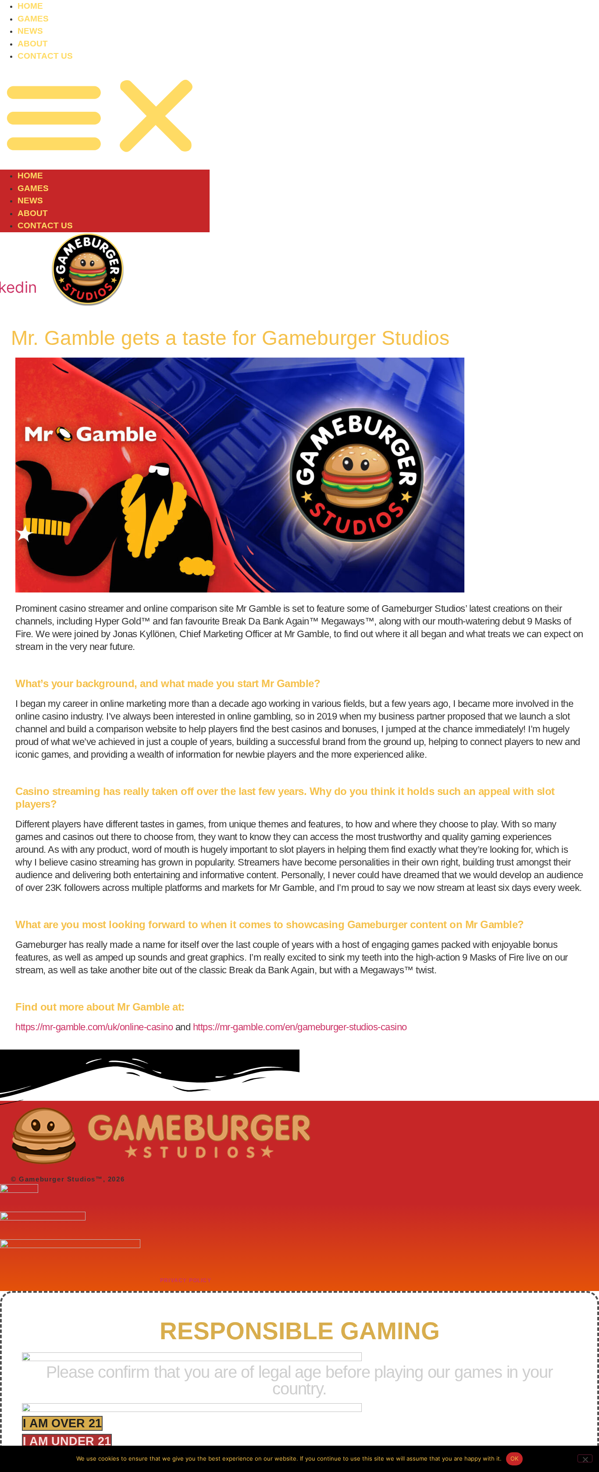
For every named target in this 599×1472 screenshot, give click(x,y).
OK (514, 1458)
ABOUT (33, 43)
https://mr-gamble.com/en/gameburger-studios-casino (300, 1027)
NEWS (30, 30)
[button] (105, 116)
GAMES (33, 18)
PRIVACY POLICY (185, 1280)
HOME (30, 6)
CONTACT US (45, 55)
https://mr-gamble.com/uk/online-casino (94, 1027)
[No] (585, 1458)
